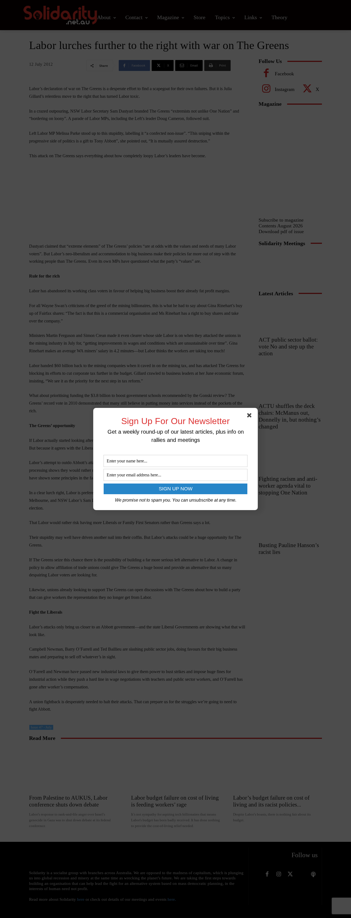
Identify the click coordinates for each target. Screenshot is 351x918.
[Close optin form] (250, 416)
